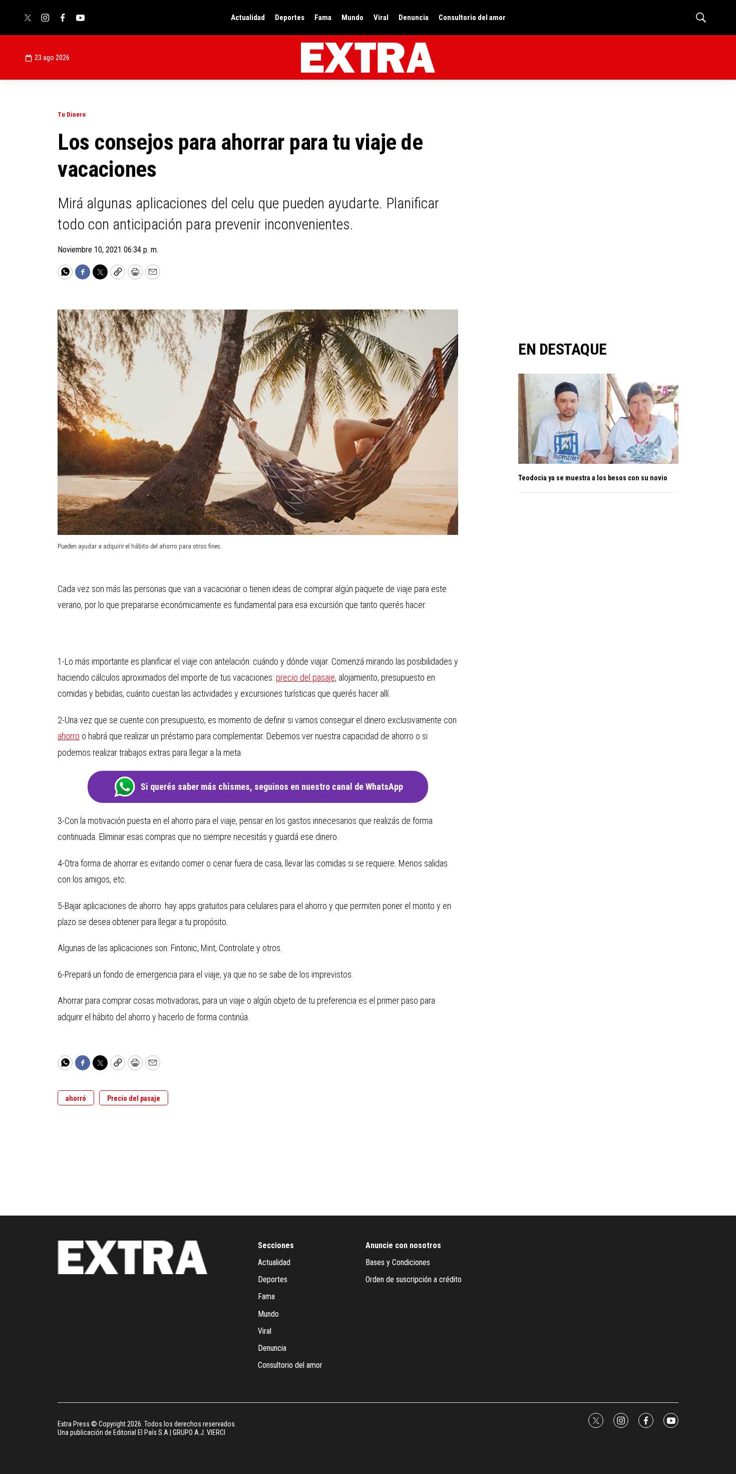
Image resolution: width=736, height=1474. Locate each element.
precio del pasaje (305, 677)
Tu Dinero (72, 114)
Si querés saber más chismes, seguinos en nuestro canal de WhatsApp (272, 786)
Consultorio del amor (472, 17)
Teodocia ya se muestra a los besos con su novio (592, 478)
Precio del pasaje (133, 1098)
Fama (322, 17)
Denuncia (414, 17)
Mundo (352, 17)
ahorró (76, 1098)
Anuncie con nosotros (403, 1245)
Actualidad (248, 17)
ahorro (69, 736)
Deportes (289, 17)
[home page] (368, 58)
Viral (381, 17)
